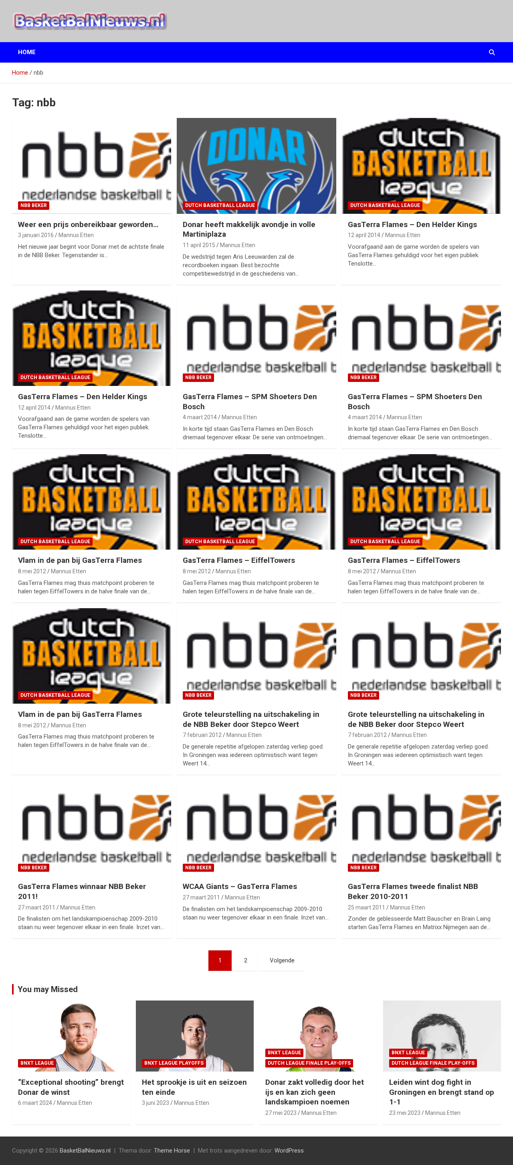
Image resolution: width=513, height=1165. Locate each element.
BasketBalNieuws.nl (85, 1150)
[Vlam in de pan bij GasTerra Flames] (92, 502)
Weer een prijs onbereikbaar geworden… (88, 224)
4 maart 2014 (200, 417)
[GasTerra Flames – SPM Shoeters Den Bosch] (256, 338)
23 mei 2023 (404, 1113)
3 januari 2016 (36, 235)
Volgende (282, 960)
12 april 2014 (364, 235)
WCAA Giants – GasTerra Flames (240, 886)
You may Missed (48, 989)
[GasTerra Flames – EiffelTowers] (256, 502)
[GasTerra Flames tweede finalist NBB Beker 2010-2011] (421, 828)
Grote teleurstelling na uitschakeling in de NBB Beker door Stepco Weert (251, 719)
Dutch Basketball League (220, 205)
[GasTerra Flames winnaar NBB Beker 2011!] (92, 828)
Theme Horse (172, 1150)
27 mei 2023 (281, 1113)
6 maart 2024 (35, 1103)
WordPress (289, 1150)
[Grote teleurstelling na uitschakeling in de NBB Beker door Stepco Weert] (256, 656)
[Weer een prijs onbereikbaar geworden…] (92, 166)
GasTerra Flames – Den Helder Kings (412, 224)
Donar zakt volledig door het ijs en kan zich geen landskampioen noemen (314, 1092)
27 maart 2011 (36, 907)
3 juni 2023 (155, 1103)
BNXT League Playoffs (174, 1063)
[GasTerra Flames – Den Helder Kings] (421, 166)
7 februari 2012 (202, 735)
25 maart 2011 (366, 907)
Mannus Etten (76, 235)
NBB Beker (33, 205)
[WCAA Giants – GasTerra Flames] (256, 828)
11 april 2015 (199, 245)
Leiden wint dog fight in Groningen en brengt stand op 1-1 (441, 1092)
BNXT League (37, 1063)
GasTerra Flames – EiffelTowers (239, 560)
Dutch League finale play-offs (309, 1063)
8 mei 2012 (32, 571)
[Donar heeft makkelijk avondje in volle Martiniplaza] (256, 166)
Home (27, 52)
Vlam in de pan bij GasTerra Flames (80, 560)
